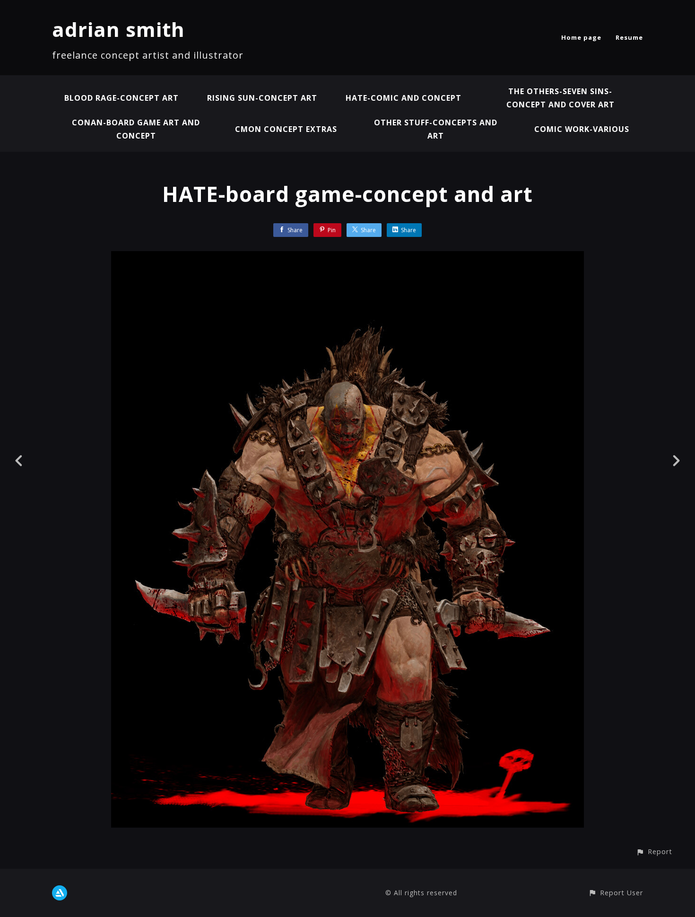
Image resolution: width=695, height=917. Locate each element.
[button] (654, 851)
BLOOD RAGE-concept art (121, 98)
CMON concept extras (286, 129)
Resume (629, 37)
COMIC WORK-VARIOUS (581, 129)
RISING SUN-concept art (262, 98)
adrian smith (118, 29)
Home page (581, 37)
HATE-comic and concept (403, 98)
